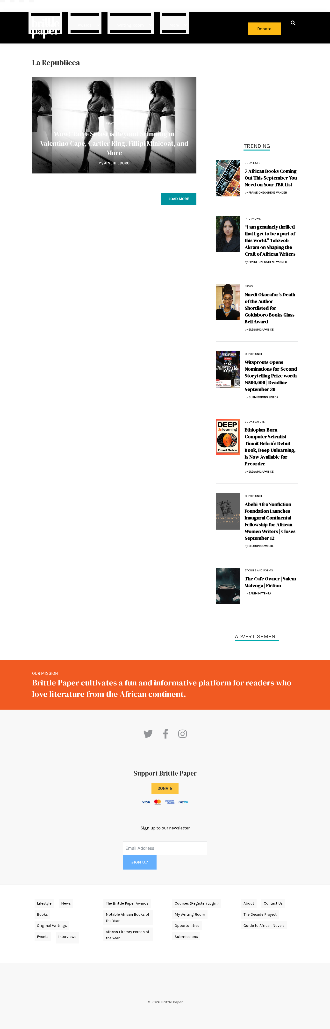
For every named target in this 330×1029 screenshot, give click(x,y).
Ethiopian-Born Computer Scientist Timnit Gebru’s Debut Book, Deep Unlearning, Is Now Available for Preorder (270, 446)
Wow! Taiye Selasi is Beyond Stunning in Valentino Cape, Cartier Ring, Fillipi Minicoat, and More (114, 143)
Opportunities (255, 354)
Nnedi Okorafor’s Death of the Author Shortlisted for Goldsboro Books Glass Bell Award (270, 308)
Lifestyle (44, 903)
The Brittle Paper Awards (127, 903)
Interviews (253, 218)
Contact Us (273, 903)
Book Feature (255, 421)
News (249, 286)
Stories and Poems (259, 570)
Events (43, 936)
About (249, 903)
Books (42, 914)
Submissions (186, 936)
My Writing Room (190, 914)
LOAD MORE (179, 198)
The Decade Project (260, 914)
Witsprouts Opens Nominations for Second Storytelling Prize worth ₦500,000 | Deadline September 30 (271, 376)
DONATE (165, 788)
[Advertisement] (257, 92)
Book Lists (252, 163)
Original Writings (52, 925)
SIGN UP (139, 862)
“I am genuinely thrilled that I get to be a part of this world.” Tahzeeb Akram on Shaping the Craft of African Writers (270, 240)
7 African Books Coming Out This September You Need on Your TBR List (271, 178)
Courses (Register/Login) (197, 903)
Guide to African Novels (264, 925)
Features (114, 123)
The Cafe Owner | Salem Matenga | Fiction (270, 582)
